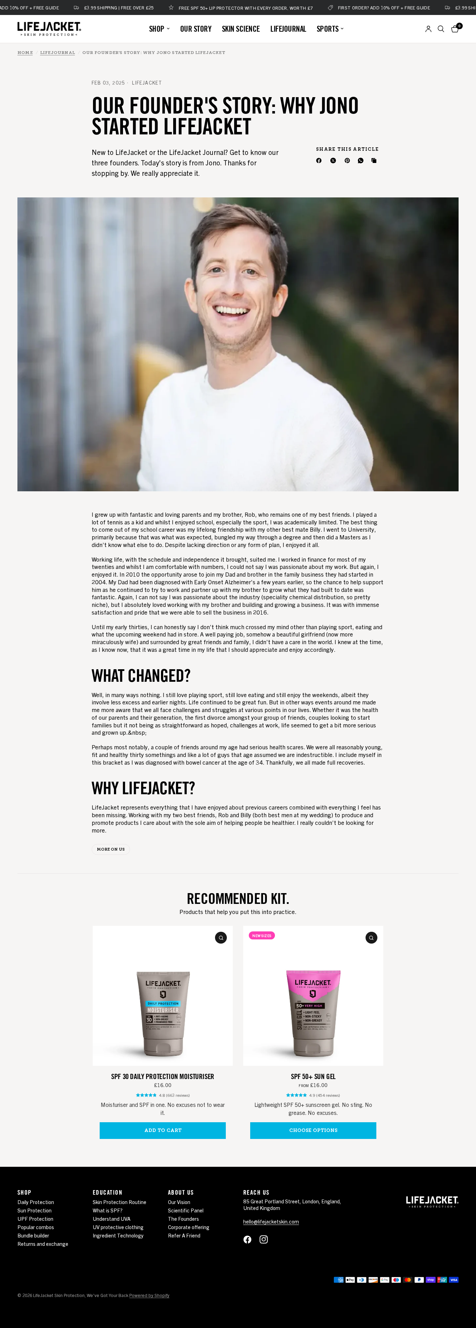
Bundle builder (33, 1235)
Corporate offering (188, 1227)
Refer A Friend (184, 1235)
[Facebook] (320, 160)
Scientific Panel (186, 1210)
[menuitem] (159, 29)
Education (107, 1192)
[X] (334, 160)
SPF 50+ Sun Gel (313, 1076)
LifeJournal (57, 52)
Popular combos (35, 1227)
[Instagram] (267, 1239)
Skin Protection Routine (119, 1201)
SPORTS (327, 28)
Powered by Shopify (149, 1295)
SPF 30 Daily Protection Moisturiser (162, 1076)
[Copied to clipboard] (375, 160)
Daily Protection (35, 1201)
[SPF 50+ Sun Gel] (313, 996)
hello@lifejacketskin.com (271, 1221)
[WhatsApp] (362, 160)
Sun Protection (34, 1210)
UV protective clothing (118, 1227)
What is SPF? (108, 1210)
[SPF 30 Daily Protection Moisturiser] (163, 996)
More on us (111, 849)
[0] (453, 29)
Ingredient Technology (118, 1235)
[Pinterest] (349, 160)
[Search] (441, 29)
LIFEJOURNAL (288, 28)
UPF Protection (35, 1218)
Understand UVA (111, 1218)
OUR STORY (196, 28)
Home (25, 52)
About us (181, 1192)
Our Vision (179, 1201)
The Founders (183, 1218)
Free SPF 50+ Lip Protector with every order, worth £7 (216, 7)
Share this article (347, 149)
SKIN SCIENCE (241, 28)
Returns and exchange (42, 1243)
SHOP (156, 28)
